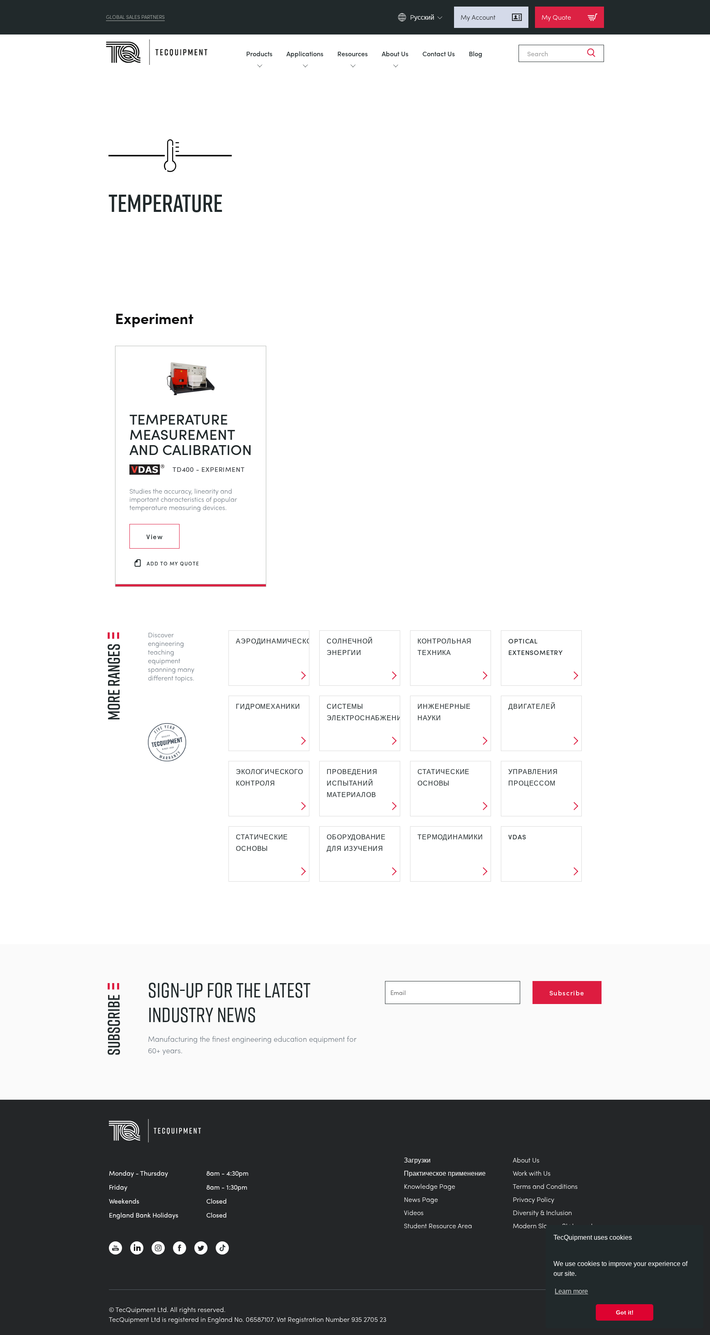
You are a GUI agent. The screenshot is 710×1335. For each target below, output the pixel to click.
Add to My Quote (173, 563)
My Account (478, 17)
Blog (475, 53)
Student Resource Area (438, 1225)
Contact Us (438, 53)
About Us (395, 53)
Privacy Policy (533, 1199)
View (154, 536)
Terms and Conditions (545, 1186)
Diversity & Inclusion (542, 1212)
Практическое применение (445, 1173)
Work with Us (532, 1173)
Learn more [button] (571, 1291)
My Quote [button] (556, 17)
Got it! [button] (625, 1312)
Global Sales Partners (135, 17)
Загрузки (417, 1160)
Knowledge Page (429, 1186)
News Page (421, 1199)
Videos (414, 1212)
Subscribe (567, 992)
